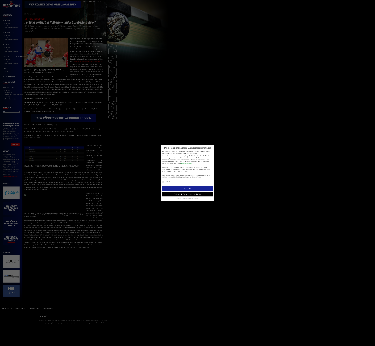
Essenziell (167, 181)
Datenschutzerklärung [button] (188, 198)
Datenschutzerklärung (187, 163)
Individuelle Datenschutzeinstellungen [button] (187, 194)
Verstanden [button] (187, 188)
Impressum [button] (196, 198)
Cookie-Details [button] (179, 198)
